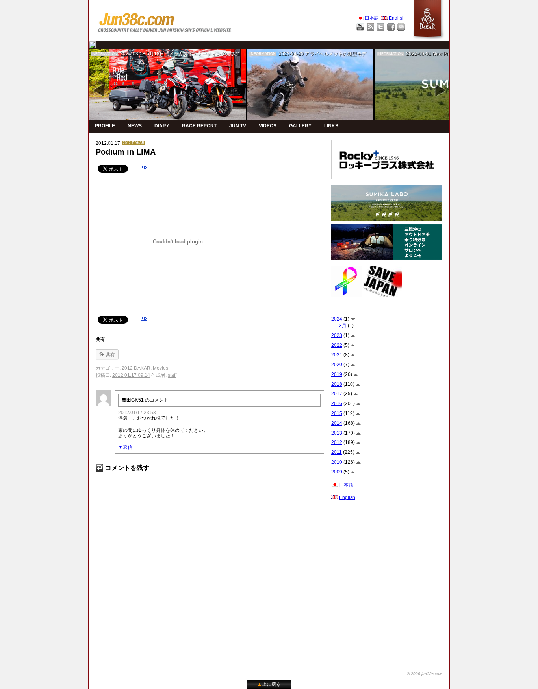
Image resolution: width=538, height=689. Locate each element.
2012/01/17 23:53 (137, 412)
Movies (160, 368)
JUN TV (237, 126)
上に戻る (269, 684)
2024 (336, 319)
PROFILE (105, 126)
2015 (336, 413)
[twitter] (92, 44)
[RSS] (370, 27)
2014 (336, 423)
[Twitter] (380, 27)
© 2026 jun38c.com (424, 674)
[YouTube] (360, 27)
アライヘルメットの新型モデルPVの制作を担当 (355, 54)
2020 (336, 364)
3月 (343, 325)
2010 (336, 462)
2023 (336, 335)
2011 (336, 452)
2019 (336, 374)
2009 (336, 472)
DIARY (161, 126)
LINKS (331, 126)
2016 (336, 403)
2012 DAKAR (134, 143)
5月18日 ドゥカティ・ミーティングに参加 (193, 54)
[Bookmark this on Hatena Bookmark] (144, 168)
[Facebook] (391, 27)
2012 (336, 442)
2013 (336, 433)
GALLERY (300, 126)
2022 (336, 345)
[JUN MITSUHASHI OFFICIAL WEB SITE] (165, 20)
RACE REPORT (199, 126)
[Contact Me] (401, 27)
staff (172, 375)
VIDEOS (267, 126)
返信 (127, 447)
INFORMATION (104, 54)
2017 (336, 393)
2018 (336, 384)
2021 (336, 354)
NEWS (135, 126)
